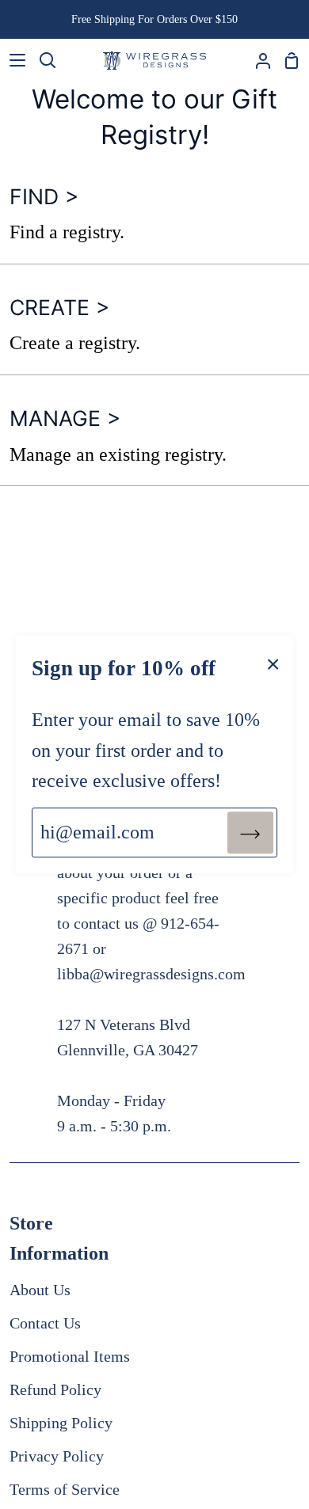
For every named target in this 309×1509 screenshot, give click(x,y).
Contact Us (45, 1323)
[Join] (250, 832)
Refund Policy (55, 1389)
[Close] (273, 663)
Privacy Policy (57, 1456)
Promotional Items (70, 1356)
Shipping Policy (61, 1422)
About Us (40, 1289)
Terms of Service (65, 1489)
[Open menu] (13, 60)
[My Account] (256, 60)
